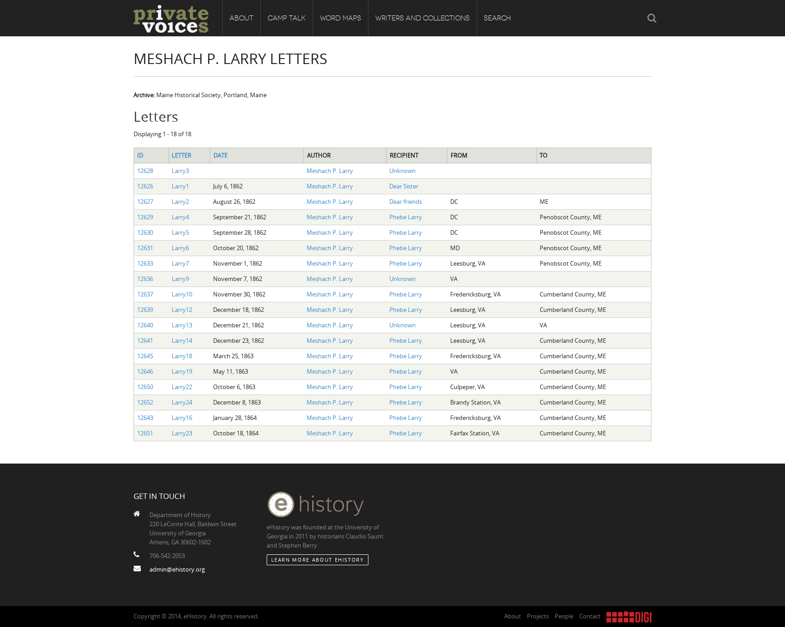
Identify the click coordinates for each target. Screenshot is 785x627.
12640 (145, 325)
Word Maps (340, 18)
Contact (590, 616)
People (564, 616)
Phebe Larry (405, 217)
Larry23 (182, 433)
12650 (145, 387)
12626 (145, 186)
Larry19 (182, 371)
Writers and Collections (422, 18)
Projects (538, 616)
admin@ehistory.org (177, 569)
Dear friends (405, 201)
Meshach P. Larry (330, 171)
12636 (145, 279)
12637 (145, 294)
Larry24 (182, 402)
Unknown (402, 171)
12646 (145, 371)
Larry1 (180, 186)
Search (497, 18)
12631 (145, 248)
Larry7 (180, 263)
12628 (145, 171)
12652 (145, 402)
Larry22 (182, 387)
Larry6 (180, 248)
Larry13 (182, 325)
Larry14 (182, 340)
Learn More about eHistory (317, 559)
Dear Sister (403, 186)
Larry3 (180, 171)
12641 (145, 340)
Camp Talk (287, 18)
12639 (145, 310)
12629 (145, 217)
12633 (145, 263)
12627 (145, 201)
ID (140, 155)
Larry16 (182, 418)
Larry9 (180, 279)
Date (221, 155)
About (241, 18)
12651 (145, 433)
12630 (145, 232)
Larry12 (182, 310)
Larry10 (182, 294)
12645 (145, 356)
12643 (145, 418)
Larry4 (180, 217)
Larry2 (180, 201)
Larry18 (182, 356)
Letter (181, 155)
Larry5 (180, 232)
